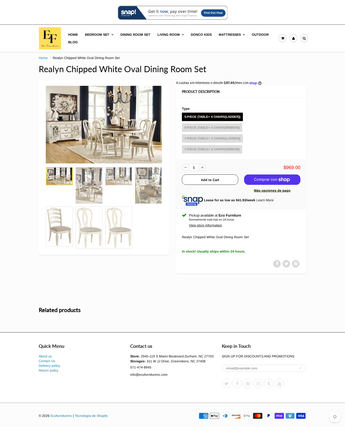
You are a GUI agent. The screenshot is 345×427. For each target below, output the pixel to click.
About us (45, 356)
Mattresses (230, 34)
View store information (205, 225)
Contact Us (47, 361)
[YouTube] (279, 383)
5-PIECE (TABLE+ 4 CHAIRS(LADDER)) (212, 117)
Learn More (265, 200)
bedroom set (97, 34)
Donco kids (201, 34)
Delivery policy (49, 366)
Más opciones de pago (272, 190)
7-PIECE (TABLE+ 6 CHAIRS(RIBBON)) (212, 149)
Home (73, 34)
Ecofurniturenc (61, 416)
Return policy (48, 370)
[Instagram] (258, 383)
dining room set (135, 34)
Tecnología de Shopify (91, 416)
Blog (73, 42)
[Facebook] (237, 383)
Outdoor (260, 34)
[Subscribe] (300, 368)
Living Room (168, 34)
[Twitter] (226, 383)
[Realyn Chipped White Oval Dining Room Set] (103, 124)
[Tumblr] (268, 383)
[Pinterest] (247, 383)
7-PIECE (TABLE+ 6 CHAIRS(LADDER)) (212, 138)
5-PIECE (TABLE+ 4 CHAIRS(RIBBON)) (212, 127)
